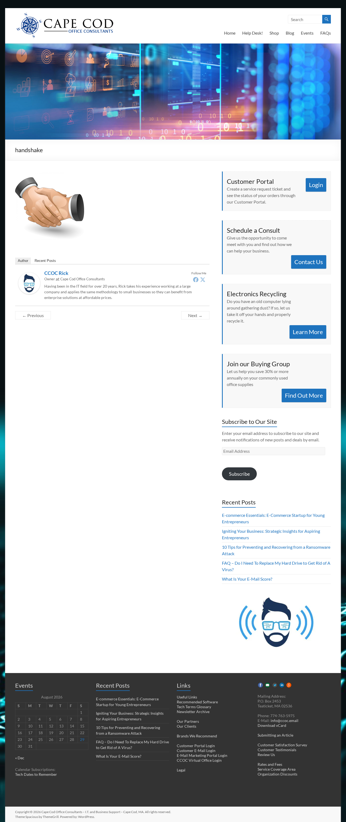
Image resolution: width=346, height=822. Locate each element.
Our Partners (188, 721)
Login (316, 184)
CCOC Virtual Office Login (199, 760)
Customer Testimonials (277, 749)
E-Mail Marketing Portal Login (202, 755)
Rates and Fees (270, 764)
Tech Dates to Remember (36, 774)
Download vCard (272, 725)
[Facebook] (195, 279)
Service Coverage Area (276, 769)
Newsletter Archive (193, 711)
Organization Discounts (277, 774)
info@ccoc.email (284, 720)
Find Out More (304, 395)
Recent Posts (45, 261)
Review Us (266, 754)
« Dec (19, 758)
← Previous (33, 315)
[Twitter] (202, 279)
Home (229, 32)
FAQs (325, 32)
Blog (290, 32)
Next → (195, 315)
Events (307, 32)
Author (23, 261)
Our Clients (186, 726)
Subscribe (239, 474)
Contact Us (308, 261)
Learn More (308, 331)
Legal (181, 770)
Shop (274, 32)
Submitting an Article (275, 735)
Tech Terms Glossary (194, 706)
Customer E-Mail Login (196, 750)
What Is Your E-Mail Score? (247, 578)
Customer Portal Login (196, 745)
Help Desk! (252, 32)
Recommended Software (197, 702)
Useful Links (187, 697)
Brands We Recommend (197, 736)
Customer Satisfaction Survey (282, 745)
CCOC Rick (56, 273)
